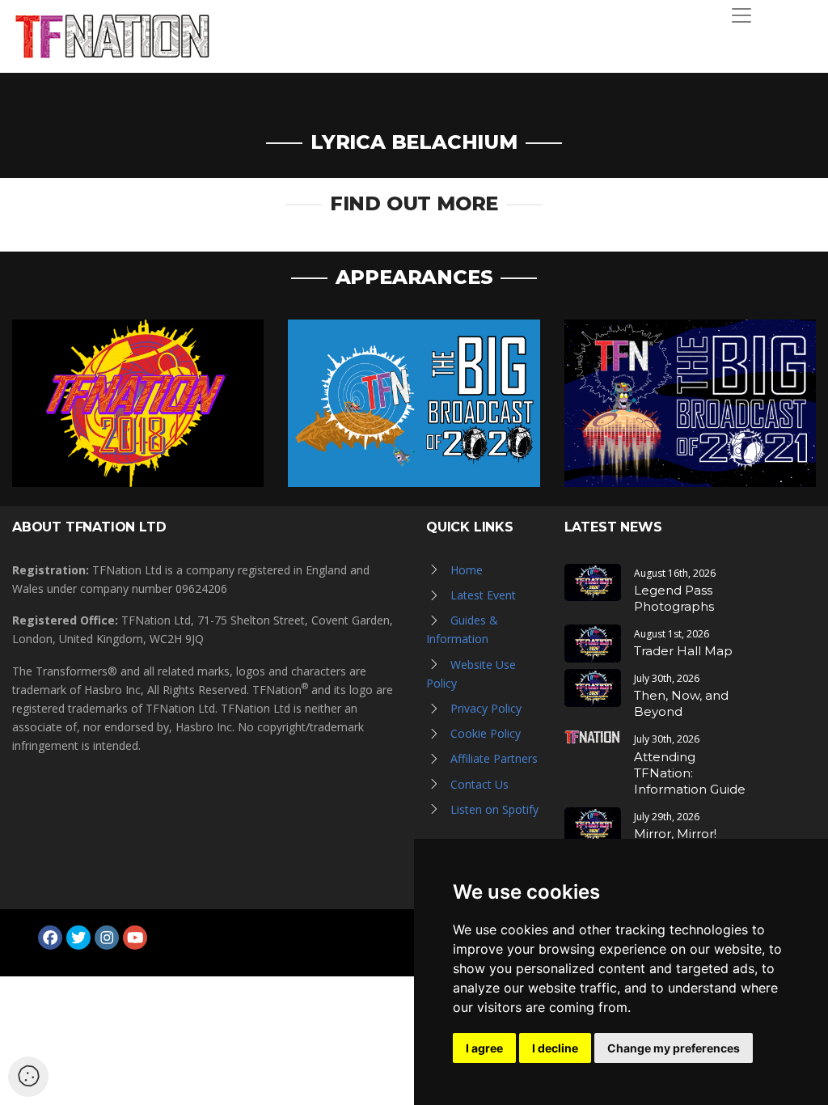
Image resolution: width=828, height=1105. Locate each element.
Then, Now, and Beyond (681, 703)
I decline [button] (555, 1048)
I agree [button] (484, 1048)
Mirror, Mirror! (675, 833)
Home (466, 570)
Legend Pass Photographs (674, 598)
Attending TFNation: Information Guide (690, 773)
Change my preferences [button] (673, 1048)
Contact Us (479, 784)
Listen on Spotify (494, 809)
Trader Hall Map (683, 650)
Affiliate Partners (494, 758)
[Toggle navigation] (741, 15)
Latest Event (483, 595)
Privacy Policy (486, 708)
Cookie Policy (485, 733)
